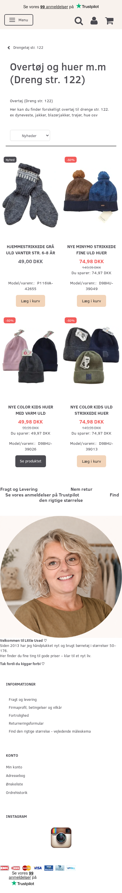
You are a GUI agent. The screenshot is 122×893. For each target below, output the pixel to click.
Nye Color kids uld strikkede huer (91, 410)
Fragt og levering (23, 699)
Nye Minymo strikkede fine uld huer (91, 249)
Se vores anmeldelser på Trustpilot (42, 495)
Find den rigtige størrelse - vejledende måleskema (50, 731)
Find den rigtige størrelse (79, 497)
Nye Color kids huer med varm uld (30, 410)
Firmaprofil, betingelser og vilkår (35, 707)
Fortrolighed (19, 715)
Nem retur (81, 489)
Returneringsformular (26, 723)
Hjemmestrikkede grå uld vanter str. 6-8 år (30, 249)
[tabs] (78, 20)
